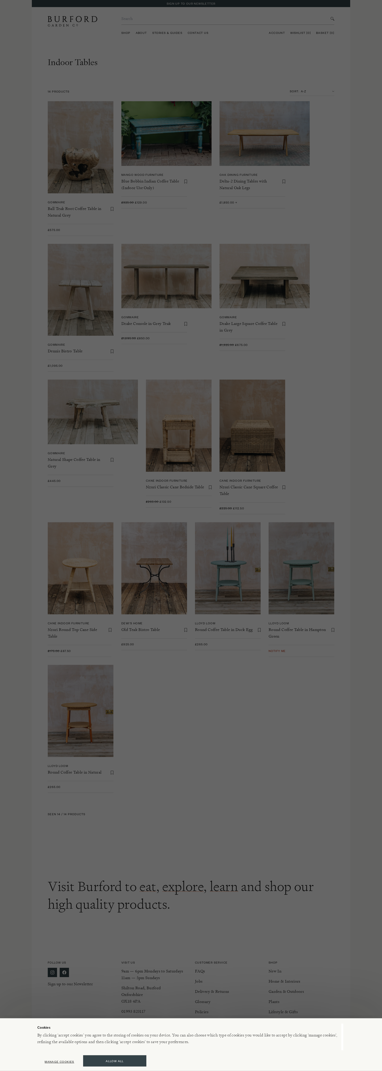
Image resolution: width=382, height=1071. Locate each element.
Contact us (198, 33)
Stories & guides (167, 33)
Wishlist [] (300, 33)
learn (224, 886)
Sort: (294, 91)
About (141, 33)
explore (183, 886)
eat (147, 886)
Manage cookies (59, 1061)
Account (277, 33)
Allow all (115, 1061)
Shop (125, 33)
